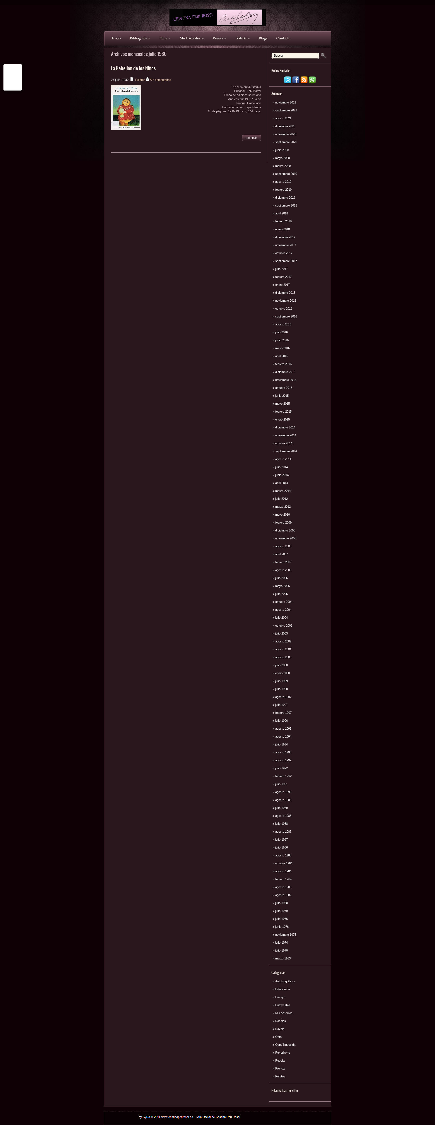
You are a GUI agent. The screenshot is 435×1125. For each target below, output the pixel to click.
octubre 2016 (283, 308)
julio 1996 (281, 720)
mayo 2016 (282, 348)
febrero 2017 (283, 277)
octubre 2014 (283, 443)
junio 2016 (282, 340)
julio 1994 (281, 744)
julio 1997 (281, 705)
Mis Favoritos (192, 38)
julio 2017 (281, 269)
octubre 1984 (283, 863)
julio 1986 (281, 847)
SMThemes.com (186, 1121)
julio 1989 (281, 808)
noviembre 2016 (285, 300)
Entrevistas (282, 1005)
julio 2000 (281, 665)
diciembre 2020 (285, 126)
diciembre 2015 (285, 372)
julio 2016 (281, 332)
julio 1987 (281, 839)
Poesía (280, 1060)
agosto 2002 (283, 641)
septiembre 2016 (286, 316)
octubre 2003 (283, 625)
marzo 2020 (283, 166)
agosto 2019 (283, 181)
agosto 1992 (283, 760)
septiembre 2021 (286, 110)
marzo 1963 (283, 958)
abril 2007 (281, 554)
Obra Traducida (285, 1044)
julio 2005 (281, 594)
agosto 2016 (283, 324)
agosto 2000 (283, 657)
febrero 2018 (283, 221)
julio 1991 (281, 784)
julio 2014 (281, 467)
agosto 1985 (283, 855)
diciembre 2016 (285, 292)
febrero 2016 (283, 364)
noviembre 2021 (285, 102)
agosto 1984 (283, 871)
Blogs (263, 38)
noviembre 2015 (285, 380)
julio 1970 (281, 950)
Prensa (219, 38)
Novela (279, 1029)
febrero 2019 (283, 189)
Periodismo (282, 1052)
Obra (165, 38)
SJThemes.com (266, 1121)
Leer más (251, 137)
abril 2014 (281, 483)
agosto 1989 (283, 800)
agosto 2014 (283, 459)
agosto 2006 (283, 570)
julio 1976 (281, 919)
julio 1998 (281, 689)
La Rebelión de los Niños (133, 68)
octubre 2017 (283, 253)
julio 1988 (281, 823)
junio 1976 (282, 926)
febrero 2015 (283, 411)
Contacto (283, 38)
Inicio (116, 38)
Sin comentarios (160, 80)
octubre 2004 (283, 601)
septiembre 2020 (286, 142)
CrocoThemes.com (225, 1121)
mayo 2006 (282, 586)
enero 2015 (282, 419)
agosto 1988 (283, 815)
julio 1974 (281, 942)
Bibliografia (140, 38)
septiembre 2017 (286, 261)
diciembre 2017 (285, 237)
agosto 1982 (283, 895)
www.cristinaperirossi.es (257, 1115)
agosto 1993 (283, 752)
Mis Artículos (283, 1013)
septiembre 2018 (286, 205)
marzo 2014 (283, 491)
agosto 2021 (283, 118)
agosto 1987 (283, 831)
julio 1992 (281, 768)
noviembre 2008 (285, 538)
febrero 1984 (283, 879)
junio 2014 (282, 475)
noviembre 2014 (285, 435)
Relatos (280, 1076)
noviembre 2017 (285, 245)
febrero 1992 (283, 776)
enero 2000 (282, 673)
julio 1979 (281, 911)
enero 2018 (282, 229)
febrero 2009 (283, 522)
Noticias (280, 1021)
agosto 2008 (283, 546)
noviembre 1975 (285, 934)
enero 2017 (282, 284)
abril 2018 (281, 213)
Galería (242, 38)
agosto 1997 (283, 697)
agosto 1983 (283, 887)
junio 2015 (282, 395)
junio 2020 (282, 150)
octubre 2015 (283, 387)
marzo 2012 (283, 506)
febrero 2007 (283, 562)
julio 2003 (281, 633)
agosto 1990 (283, 792)
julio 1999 (281, 681)
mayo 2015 (282, 403)
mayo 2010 (282, 514)
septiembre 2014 (286, 451)
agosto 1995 (283, 728)
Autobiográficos (285, 981)
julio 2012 (281, 498)
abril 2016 (281, 356)
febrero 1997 (283, 712)
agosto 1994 (283, 736)
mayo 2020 (282, 158)
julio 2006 (281, 578)
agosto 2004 (283, 609)
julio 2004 (281, 617)
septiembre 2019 (286, 173)
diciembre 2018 (285, 197)
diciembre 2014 (285, 427)
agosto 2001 (283, 649)
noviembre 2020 (285, 134)
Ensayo (280, 997)
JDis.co (245, 1121)
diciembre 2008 (285, 530)
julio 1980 (281, 903)
